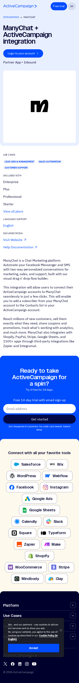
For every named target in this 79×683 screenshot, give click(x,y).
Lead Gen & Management (19, 161)
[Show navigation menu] (72, 6)
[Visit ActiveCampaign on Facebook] (13, 664)
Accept (33, 648)
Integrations (11, 17)
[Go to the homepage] (20, 6)
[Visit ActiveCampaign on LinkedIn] (20, 664)
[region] (33, 637)
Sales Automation (50, 161)
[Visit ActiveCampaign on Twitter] (5, 664)
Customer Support (16, 167)
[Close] (60, 630)
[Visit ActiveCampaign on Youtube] (34, 664)
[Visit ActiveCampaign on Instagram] (27, 664)
